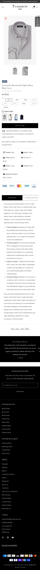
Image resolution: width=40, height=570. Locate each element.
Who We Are (6, 495)
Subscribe (20, 391)
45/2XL (6, 107)
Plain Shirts (5, 422)
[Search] (37, 7)
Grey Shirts (5, 419)
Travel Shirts (6, 450)
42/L (14, 103)
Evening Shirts (6, 443)
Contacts (5, 488)
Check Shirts (6, 429)
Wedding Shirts (7, 447)
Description (12, 198)
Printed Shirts (6, 433)
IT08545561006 (7, 523)
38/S (17, 100)
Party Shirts (6, 453)
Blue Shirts (5, 412)
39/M (25, 100)
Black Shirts (6, 415)
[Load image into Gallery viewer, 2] (25, 71)
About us (5, 485)
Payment (5, 464)
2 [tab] (20, 357)
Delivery (4, 467)
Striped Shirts (6, 426)
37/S (8, 100)
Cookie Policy (6, 502)
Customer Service (8, 474)
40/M (34, 100)
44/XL (34, 103)
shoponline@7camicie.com (11, 519)
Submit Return (7, 498)
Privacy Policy (6, 505)
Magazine (5, 481)
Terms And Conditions (9, 491)
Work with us (6, 509)
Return (4, 471)
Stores (4, 478)
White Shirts (6, 409)
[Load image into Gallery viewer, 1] (15, 71)
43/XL (23, 103)
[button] (37, 22)
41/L (5, 103)
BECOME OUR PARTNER (9, 546)
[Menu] (3, 7)
